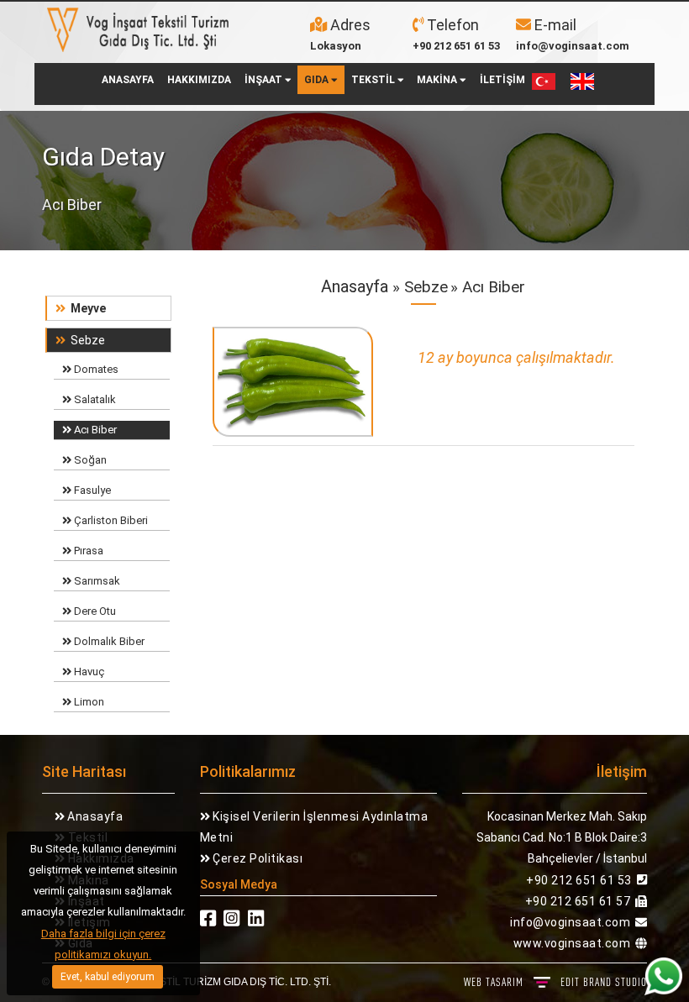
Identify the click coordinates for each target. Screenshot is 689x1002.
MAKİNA (438, 80)
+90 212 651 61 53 (456, 45)
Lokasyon (335, 45)
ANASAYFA (128, 80)
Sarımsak (95, 580)
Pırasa (87, 550)
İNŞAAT (265, 80)
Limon (87, 701)
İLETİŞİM (502, 80)
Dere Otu (93, 611)
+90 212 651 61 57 (578, 901)
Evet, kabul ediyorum (107, 977)
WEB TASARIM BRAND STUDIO (555, 982)
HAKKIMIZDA (199, 80)
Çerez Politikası (256, 858)
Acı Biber (94, 429)
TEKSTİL (374, 80)
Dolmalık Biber (108, 641)
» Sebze (418, 286)
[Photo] (293, 386)
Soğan (89, 460)
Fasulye (91, 490)
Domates (94, 369)
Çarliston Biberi (109, 520)
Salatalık (93, 399)
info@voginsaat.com (572, 45)
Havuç (87, 671)
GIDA (317, 80)
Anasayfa (354, 286)
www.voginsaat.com (572, 943)
